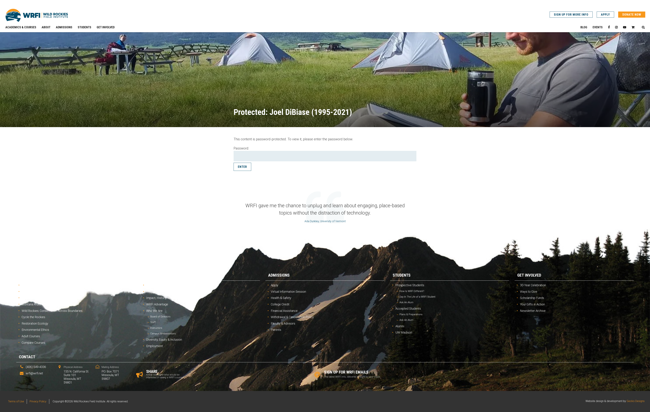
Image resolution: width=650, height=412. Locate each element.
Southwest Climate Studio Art (41, 291)
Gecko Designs (636, 401)
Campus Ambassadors (163, 333)
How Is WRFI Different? (411, 291)
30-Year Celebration (533, 285)
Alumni (399, 326)
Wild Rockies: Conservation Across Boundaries (52, 311)
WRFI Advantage (157, 304)
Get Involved (529, 275)
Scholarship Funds (532, 298)
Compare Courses (33, 342)
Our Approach (155, 285)
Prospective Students (409, 285)
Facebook (608, 27)
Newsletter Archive (533, 311)
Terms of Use (16, 401)
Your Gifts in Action (532, 304)
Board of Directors (160, 316)
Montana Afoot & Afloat (37, 304)
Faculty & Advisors (283, 323)
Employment (154, 346)
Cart (633, 27)
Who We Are (154, 311)
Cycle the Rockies (33, 317)
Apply (605, 14)
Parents (276, 329)
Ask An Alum (406, 302)
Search (643, 27)
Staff (153, 322)
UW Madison (403, 332)
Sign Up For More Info (571, 14)
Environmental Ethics (35, 329)
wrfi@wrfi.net (34, 373)
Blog (583, 27)
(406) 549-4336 (36, 367)
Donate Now (631, 14)
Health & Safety (281, 298)
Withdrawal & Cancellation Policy (292, 317)
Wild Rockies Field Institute (36, 15)
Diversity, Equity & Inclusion (164, 339)
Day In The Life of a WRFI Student (417, 296)
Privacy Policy (38, 401)
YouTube (624, 27)
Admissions (279, 275)
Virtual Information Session (288, 291)
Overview (28, 285)
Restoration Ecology (35, 323)
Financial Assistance (284, 311)
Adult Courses (31, 336)
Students (401, 275)
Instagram (616, 27)
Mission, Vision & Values (162, 291)
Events (598, 27)
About (149, 275)
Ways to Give (528, 291)
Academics (29, 275)
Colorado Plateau (33, 298)
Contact (27, 357)
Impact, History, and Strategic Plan (168, 298)
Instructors (156, 328)
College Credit (280, 304)
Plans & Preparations (410, 314)
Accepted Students (408, 308)
